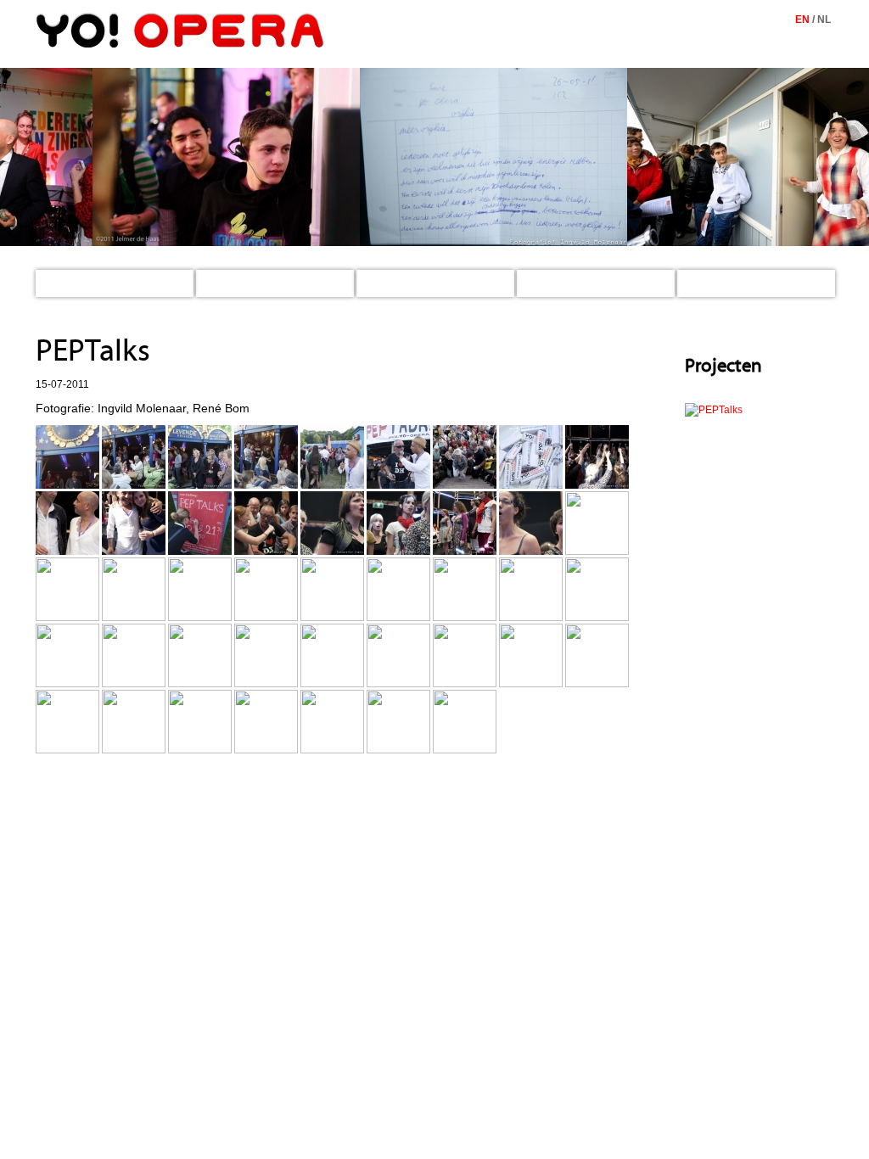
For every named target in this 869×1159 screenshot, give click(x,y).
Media (541, 283)
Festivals (227, 283)
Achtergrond (720, 283)
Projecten (390, 283)
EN (802, 19)
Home (60, 283)
